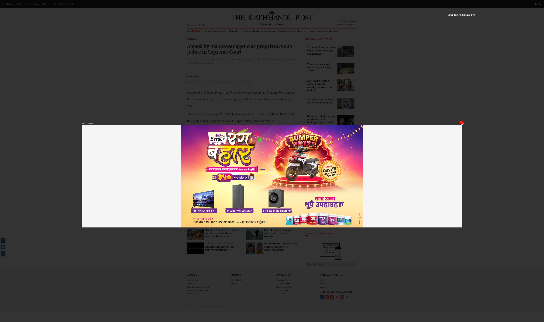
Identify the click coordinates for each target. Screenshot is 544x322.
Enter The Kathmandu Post (462, 14)
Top (538, 300)
